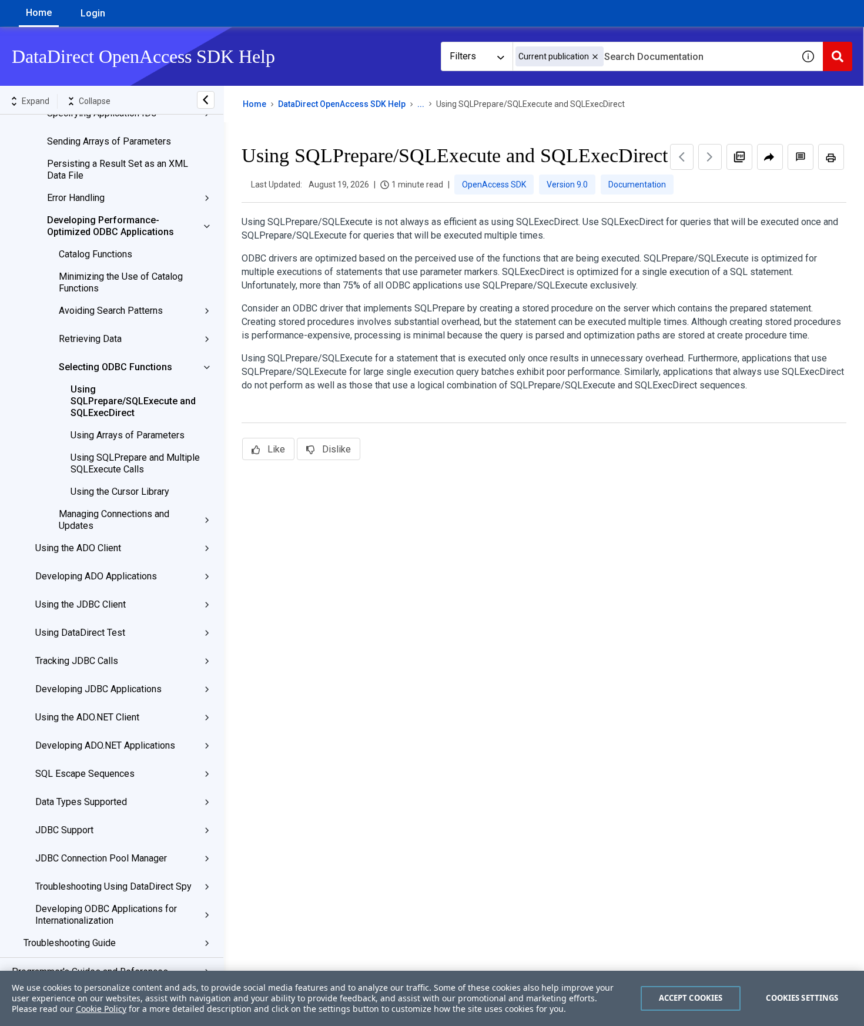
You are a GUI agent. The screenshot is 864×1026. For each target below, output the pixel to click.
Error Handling (76, 197)
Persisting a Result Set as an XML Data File (117, 169)
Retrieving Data (90, 338)
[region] (432, 998)
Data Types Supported (81, 801)
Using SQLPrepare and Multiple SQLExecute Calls (135, 463)
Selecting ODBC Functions (115, 367)
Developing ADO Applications (96, 576)
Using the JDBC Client (80, 604)
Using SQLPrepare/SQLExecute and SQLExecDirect (133, 401)
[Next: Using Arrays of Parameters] (710, 157)
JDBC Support (64, 830)
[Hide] (206, 100)
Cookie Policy (101, 1008)
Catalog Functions (95, 254)
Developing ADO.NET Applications (105, 745)
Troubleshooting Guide (70, 942)
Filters (463, 56)
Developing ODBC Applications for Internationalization (106, 914)
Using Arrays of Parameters (128, 435)
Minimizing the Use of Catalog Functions (121, 282)
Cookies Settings (802, 998)
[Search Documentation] (837, 56)
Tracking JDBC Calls (76, 660)
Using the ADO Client (78, 548)
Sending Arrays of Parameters (109, 141)
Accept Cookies (691, 998)
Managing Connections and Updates (114, 519)
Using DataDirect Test (80, 632)
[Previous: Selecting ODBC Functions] (681, 157)
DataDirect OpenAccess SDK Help (342, 104)
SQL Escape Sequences (85, 773)
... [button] (420, 104)
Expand (35, 101)
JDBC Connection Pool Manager (101, 858)
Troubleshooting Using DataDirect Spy (113, 886)
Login (93, 13)
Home (39, 12)
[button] (595, 56)
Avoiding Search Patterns (111, 310)
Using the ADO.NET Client (87, 717)
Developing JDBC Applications (98, 689)
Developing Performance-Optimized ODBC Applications (110, 225)
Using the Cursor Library (120, 491)
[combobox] (653, 56)
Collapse (94, 101)
